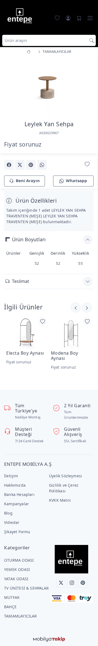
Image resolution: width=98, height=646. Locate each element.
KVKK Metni (60, 500)
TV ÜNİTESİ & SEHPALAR (26, 588)
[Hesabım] (68, 18)
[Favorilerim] (56, 18)
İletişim (11, 475)
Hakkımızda (15, 485)
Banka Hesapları (19, 494)
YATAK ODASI (16, 578)
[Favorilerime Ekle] (87, 164)
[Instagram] (72, 583)
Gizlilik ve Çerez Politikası (63, 488)
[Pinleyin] (31, 165)
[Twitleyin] (20, 165)
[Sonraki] (76, 307)
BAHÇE (10, 606)
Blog (8, 513)
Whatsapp (76, 180)
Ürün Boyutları (29, 239)
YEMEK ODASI (17, 569)
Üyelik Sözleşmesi (65, 475)
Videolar (12, 522)
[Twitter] (61, 583)
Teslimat (20, 281)
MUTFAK (12, 597)
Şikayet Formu (17, 531)
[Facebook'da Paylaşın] (9, 165)
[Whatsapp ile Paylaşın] (42, 165)
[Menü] (90, 18)
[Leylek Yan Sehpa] (49, 86)
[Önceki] (87, 307)
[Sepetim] (77, 18)
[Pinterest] (83, 583)
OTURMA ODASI (19, 560)
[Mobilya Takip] (49, 638)
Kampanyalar (16, 503)
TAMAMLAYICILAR (20, 616)
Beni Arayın (28, 180)
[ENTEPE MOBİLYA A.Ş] (21, 17)
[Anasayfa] (29, 52)
